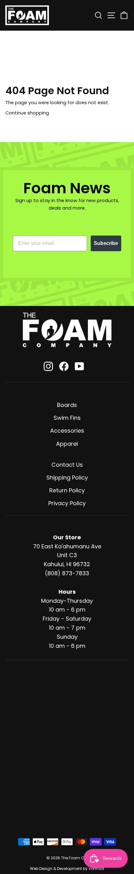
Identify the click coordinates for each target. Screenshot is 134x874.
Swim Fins (67, 418)
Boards (67, 405)
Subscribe (106, 243)
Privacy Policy (67, 503)
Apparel (67, 444)
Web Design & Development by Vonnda (67, 868)
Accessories (67, 430)
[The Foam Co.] (67, 330)
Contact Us (67, 465)
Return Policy (67, 490)
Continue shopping (27, 113)
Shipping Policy (67, 477)
